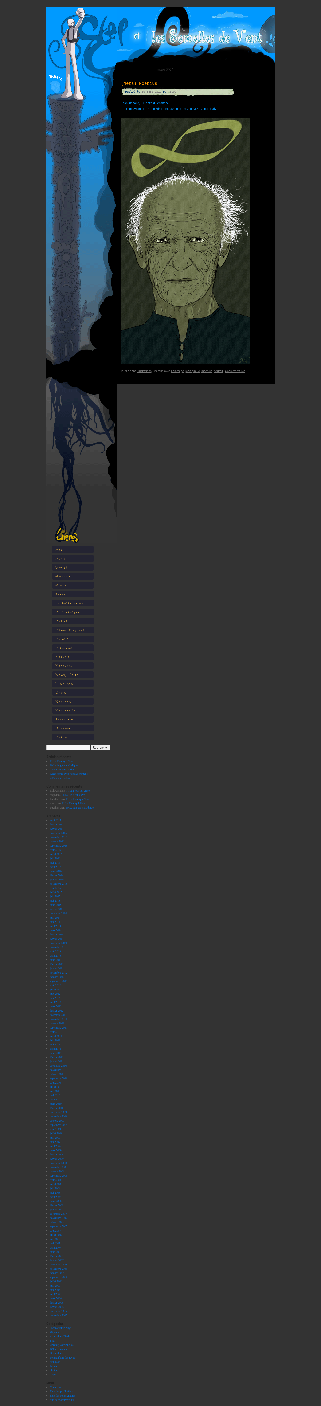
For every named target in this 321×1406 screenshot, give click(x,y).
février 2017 (56, 824)
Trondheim (64, 719)
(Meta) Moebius (139, 83)
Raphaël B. (66, 710)
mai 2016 (55, 862)
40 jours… (56, 1332)
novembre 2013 (58, 947)
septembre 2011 (58, 1027)
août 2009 (55, 1129)
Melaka (62, 638)
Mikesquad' (65, 647)
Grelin (61, 585)
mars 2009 (56, 1150)
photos (53, 1370)
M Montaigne (67, 611)
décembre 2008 (58, 1163)
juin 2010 (55, 1091)
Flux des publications (62, 1391)
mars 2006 (56, 1298)
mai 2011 (55, 1044)
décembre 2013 (58, 943)
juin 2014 (55, 917)
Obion (60, 692)
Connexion (56, 1387)
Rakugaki (64, 701)
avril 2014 (55, 926)
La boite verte (69, 603)
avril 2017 (55, 820)
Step (173, 92)
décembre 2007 (58, 1213)
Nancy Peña (67, 674)
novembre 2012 (58, 972)
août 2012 (55, 985)
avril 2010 (55, 1099)
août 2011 (55, 1031)
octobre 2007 (57, 1222)
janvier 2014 (57, 938)
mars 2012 (56, 1006)
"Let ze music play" (60, 1328)
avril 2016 (55, 866)
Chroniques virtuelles (62, 1345)
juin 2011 (55, 1040)
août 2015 (55, 888)
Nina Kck (64, 683)
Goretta (63, 576)
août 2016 (55, 850)
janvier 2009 (57, 1158)
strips (53, 1374)
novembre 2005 (58, 1315)
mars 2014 (56, 930)
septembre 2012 (58, 981)
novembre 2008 (58, 1167)
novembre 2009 (58, 1116)
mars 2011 (56, 1053)
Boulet (61, 567)
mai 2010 (55, 1095)
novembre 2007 (58, 1218)
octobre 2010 (57, 1074)
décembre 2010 (58, 1065)
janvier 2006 (57, 1306)
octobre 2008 (57, 1171)
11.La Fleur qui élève (61, 761)
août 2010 (55, 1082)
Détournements (58, 1349)
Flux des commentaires (62, 1395)
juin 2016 (55, 858)
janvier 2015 (57, 909)
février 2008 (56, 1205)
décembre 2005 (58, 1311)
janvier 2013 (57, 968)
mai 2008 (55, 1192)
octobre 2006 (57, 1273)
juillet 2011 (56, 1036)
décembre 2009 (58, 1112)
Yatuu (61, 736)
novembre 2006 (58, 1268)
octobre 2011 (57, 1023)
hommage (177, 371)
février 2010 (56, 1108)
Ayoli (60, 558)
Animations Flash (60, 1336)
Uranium (63, 728)
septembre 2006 (58, 1277)
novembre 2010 (58, 1070)
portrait (218, 371)
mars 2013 (56, 960)
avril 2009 (55, 1146)
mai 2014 (55, 921)
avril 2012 (55, 1002)
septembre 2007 (58, 1226)
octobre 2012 (57, 976)
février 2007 (56, 1256)
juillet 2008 (56, 1184)
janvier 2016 (57, 879)
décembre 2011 (58, 1015)
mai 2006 (55, 1290)
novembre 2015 (58, 883)
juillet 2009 (56, 1133)
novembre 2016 (58, 837)
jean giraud (192, 371)
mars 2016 (56, 871)
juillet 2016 (56, 854)
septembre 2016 (58, 845)
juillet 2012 (56, 989)
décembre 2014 (58, 913)
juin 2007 (55, 1239)
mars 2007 (56, 1251)
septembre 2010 (58, 1078)
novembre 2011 (58, 1019)
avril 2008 (55, 1196)
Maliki (61, 620)
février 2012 (56, 1010)
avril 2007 (55, 1247)
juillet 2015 (56, 892)
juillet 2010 (56, 1086)
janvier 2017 (57, 828)
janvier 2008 (57, 1209)
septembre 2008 (58, 1175)
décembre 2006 (58, 1264)
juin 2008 (55, 1188)
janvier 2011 (57, 1061)
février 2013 (56, 964)
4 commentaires (235, 371)
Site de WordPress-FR (62, 1400)
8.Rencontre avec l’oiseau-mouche (69, 773)
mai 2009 (55, 1141)
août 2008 (55, 1180)
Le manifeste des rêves (62, 1357)
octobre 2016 (57, 841)
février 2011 (56, 1057)
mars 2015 (56, 905)
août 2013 (55, 951)
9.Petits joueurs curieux (63, 769)
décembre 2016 (58, 833)
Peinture (54, 1366)
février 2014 (56, 934)
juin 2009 (55, 1137)
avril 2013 (55, 955)
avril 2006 (55, 1294)
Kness (60, 594)
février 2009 (56, 1154)
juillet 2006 (56, 1281)
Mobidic (62, 656)
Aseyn (61, 549)
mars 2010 (56, 1103)
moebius (206, 371)
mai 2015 (55, 900)
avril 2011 (55, 1048)
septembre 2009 (58, 1125)
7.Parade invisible (60, 778)
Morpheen (64, 665)
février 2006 (56, 1302)
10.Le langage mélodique (64, 765)
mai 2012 (55, 998)
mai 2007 (55, 1243)
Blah (52, 1340)
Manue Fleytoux (70, 629)
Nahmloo (55, 1361)
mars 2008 (56, 1201)
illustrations (56, 1353)
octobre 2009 (57, 1120)
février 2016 (56, 875)
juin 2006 (55, 1285)
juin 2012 (55, 993)
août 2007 (55, 1230)
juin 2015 (55, 896)
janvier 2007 (57, 1260)
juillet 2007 (56, 1235)
